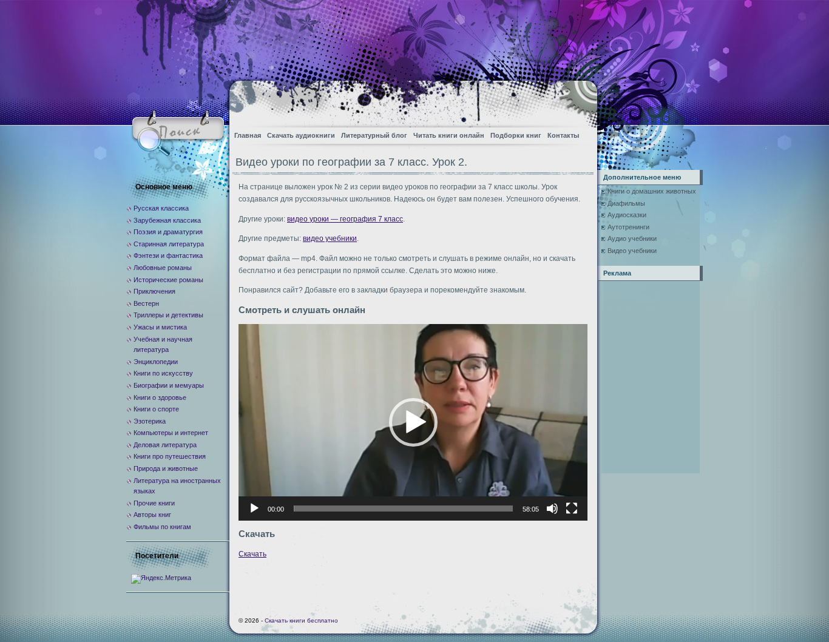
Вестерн (146, 303)
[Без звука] (552, 508)
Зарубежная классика (167, 220)
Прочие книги (154, 503)
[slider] (403, 508)
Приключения (154, 291)
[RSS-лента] (577, 100)
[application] (413, 422)
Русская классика (161, 208)
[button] (413, 422)
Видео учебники (632, 250)
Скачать (252, 554)
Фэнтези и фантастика (168, 255)
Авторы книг (152, 514)
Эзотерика (150, 421)
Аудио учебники (632, 238)
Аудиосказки (626, 214)
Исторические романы (168, 279)
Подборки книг (515, 135)
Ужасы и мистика (160, 327)
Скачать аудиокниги (301, 135)
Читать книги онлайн (448, 135)
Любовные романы (163, 267)
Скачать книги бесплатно (301, 620)
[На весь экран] (572, 508)
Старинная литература (169, 244)
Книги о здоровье (160, 397)
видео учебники (330, 238)
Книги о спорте (156, 409)
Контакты (563, 135)
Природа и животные (166, 468)
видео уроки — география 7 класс (345, 219)
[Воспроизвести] (254, 508)
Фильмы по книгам (162, 526)
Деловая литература (165, 444)
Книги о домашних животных (651, 191)
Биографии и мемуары (169, 385)
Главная (247, 135)
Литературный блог (374, 135)
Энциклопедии (156, 361)
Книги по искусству (163, 373)
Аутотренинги (628, 227)
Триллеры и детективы (168, 315)
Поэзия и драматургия (168, 231)
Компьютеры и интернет (171, 432)
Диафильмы (626, 203)
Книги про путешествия (170, 456)
